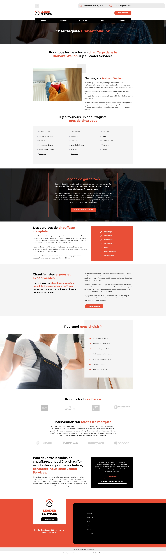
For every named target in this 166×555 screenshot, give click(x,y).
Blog (89, 521)
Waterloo (105, 145)
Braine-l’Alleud (44, 132)
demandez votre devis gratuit (112, 481)
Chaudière (108, 235)
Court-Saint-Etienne (46, 149)
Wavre (104, 149)
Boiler (106, 247)
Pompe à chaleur (110, 251)
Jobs (102, 20)
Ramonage (108, 239)
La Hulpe (74, 140)
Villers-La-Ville (107, 140)
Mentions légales (65, 553)
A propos (83, 20)
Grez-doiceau (76, 132)
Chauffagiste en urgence (83, 210)
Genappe (42, 154)
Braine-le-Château (46, 136)
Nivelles (74, 149)
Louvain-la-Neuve (77, 145)
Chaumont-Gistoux (46, 145)
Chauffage (108, 232)
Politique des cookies (99, 553)
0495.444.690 (123, 13)
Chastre (42, 140)
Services (63, 20)
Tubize (104, 136)
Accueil (44, 20)
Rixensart (105, 132)
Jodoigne (74, 136)
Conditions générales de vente (82, 553)
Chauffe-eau (109, 243)
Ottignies (74, 154)
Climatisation (109, 255)
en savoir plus (94, 306)
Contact (122, 20)
